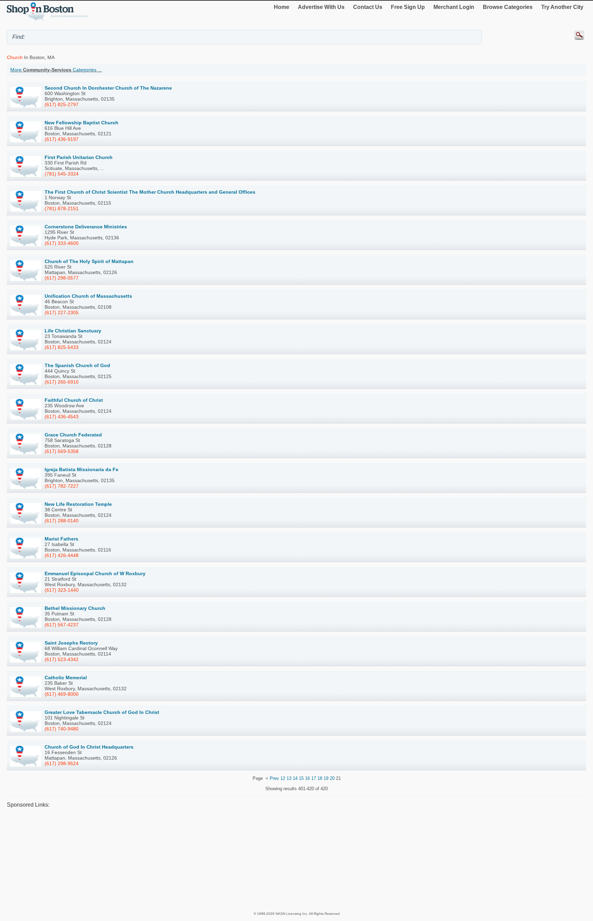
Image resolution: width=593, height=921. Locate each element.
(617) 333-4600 (62, 243)
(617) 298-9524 (62, 763)
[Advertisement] (213, 859)
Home (281, 7)
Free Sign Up (408, 7)
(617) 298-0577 (62, 278)
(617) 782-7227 (62, 486)
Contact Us (367, 7)
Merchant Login (453, 7)
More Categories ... (56, 69)
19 (326, 778)
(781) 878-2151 (62, 208)
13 (289, 778)
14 (295, 778)
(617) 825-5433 (62, 347)
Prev (274, 778)
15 (301, 778)
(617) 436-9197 (62, 139)
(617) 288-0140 (62, 520)
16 (307, 778)
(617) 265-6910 (62, 382)
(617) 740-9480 (62, 728)
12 (282, 778)
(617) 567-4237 (62, 624)
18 (319, 778)
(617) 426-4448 (62, 555)
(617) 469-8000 (62, 694)
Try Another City (562, 7)
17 (313, 778)
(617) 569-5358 (62, 451)
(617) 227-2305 (62, 312)
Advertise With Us (321, 7)
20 (332, 778)
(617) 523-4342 (62, 659)
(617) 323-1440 (62, 590)
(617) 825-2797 (62, 104)
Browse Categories (508, 7)
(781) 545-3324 (62, 174)
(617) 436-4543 (62, 416)
